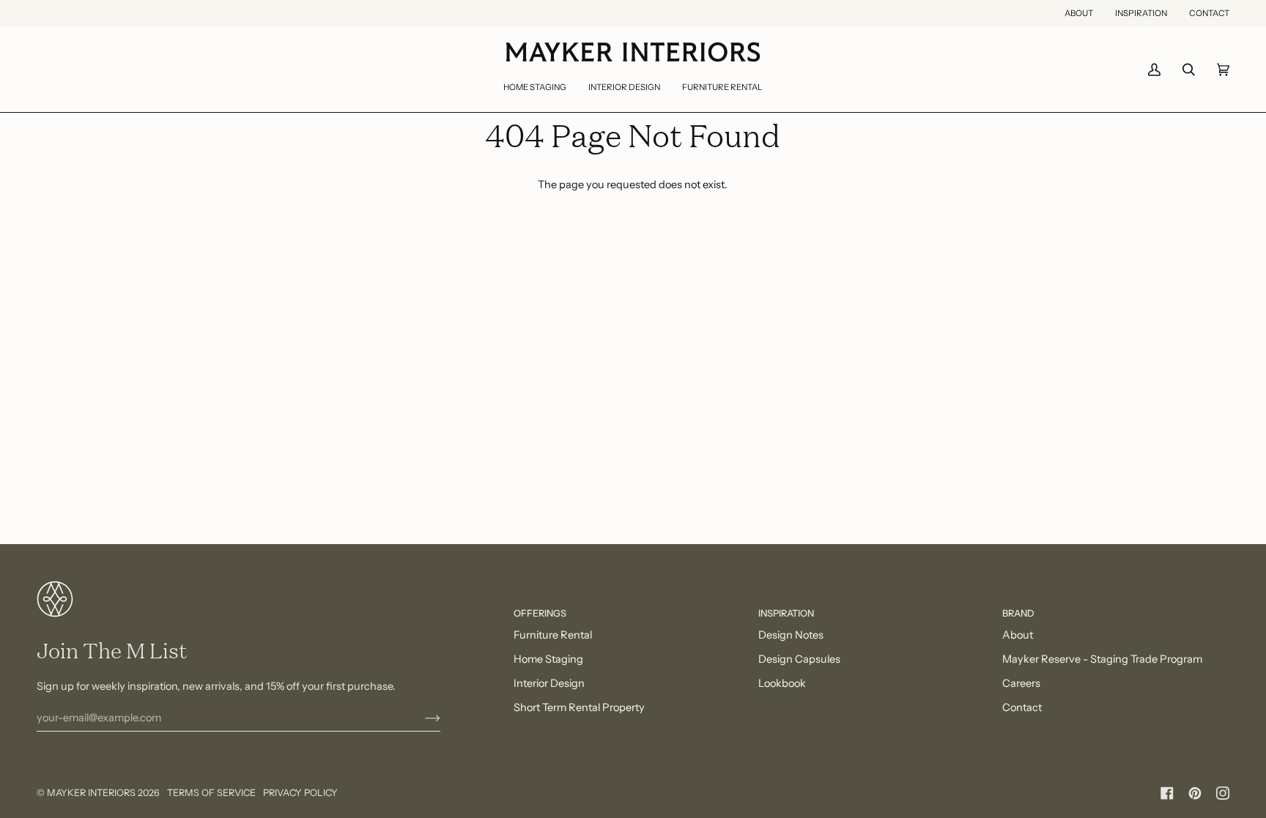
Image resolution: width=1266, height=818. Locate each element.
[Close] (1207, 703)
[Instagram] (1222, 793)
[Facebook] (1167, 793)
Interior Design (549, 683)
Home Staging (548, 659)
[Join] (420, 717)
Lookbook (782, 683)
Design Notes (790, 635)
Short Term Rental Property (579, 707)
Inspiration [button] (786, 613)
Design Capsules (799, 659)
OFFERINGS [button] (540, 613)
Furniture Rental (553, 635)
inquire (978, 749)
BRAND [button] (1018, 613)
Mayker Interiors (91, 792)
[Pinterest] (1195, 793)
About (1017, 635)
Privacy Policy (300, 792)
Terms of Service (211, 792)
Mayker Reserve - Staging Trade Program (1102, 659)
